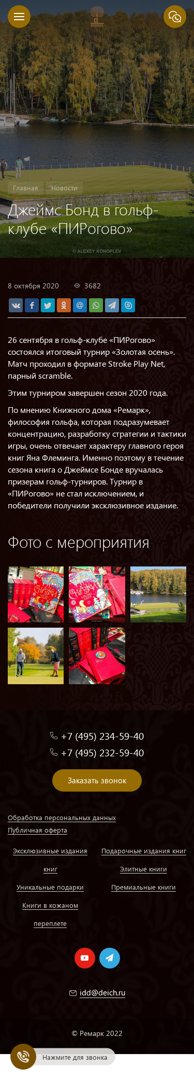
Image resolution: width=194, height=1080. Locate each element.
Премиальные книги (143, 886)
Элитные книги (143, 868)
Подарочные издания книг (143, 850)
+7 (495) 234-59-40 (102, 735)
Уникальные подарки (50, 886)
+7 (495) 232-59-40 (102, 752)
